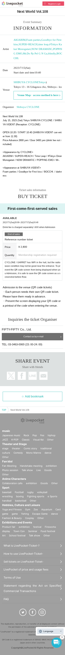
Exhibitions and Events (17, 522)
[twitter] (23, 612)
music (6, 431)
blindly (52, 53)
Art (4, 535)
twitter (11, 376)
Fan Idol (7, 461)
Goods (48, 470)
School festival (17, 535)
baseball (6, 492)
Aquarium (46, 509)
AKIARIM (19, 39)
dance (48, 452)
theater (16, 448)
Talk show (27, 470)
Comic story (30, 448)
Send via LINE (33, 376)
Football (19, 492)
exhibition (51, 465)
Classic (26, 439)
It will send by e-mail (43, 376)
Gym (27, 509)
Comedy (18, 452)
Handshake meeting (31, 465)
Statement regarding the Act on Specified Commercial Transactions (32, 588)
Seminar (32, 531)
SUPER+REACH (28, 44)
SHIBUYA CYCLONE (26, 82)
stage (5, 448)
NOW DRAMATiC (41, 49)
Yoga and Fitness (12, 509)
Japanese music (11, 435)
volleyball (42, 492)
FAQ (6, 599)
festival (37, 526)
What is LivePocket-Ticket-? (22, 545)
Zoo (36, 509)
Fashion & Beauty (12, 518)
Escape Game (40, 513)
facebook (22, 376)
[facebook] (32, 612)
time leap (43, 44)
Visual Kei (38, 439)
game (15, 513)
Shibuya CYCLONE (28, 107)
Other (50, 439)
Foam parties (33, 39)
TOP (4, 410)
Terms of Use (12, 577)
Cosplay (29, 518)
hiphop (51, 435)
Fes (42, 435)
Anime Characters (14, 479)
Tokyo (42, 82)
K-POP (14, 439)
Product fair (8, 526)
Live (38, 470)
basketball (20, 500)
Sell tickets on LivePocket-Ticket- (23, 561)
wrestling (7, 496)
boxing (20, 496)
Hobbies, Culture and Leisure (21, 505)
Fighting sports (35, 496)
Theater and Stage (14, 444)
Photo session (10, 470)
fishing (25, 513)
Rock (26, 435)
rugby (30, 492)
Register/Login (54, 4)
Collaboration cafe (12, 483)
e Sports (52, 496)
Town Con (19, 531)
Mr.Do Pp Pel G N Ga (35, 53)
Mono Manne (33, 452)
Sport (5, 487)
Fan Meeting (9, 465)
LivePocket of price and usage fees (26, 569)
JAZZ (5, 439)
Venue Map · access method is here (37, 95)
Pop (34, 435)
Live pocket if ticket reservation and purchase (12, 3)
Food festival (48, 531)
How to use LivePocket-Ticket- (23, 553)
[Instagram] (42, 612)
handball (7, 500)
